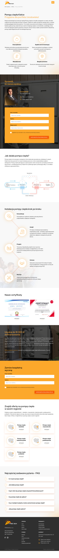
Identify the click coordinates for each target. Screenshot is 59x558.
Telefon (12, 119)
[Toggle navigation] (52, 2)
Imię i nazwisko (14, 112)
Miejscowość (13, 125)
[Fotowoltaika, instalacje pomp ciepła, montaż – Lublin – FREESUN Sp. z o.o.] (9, 2)
